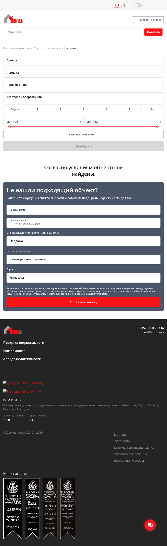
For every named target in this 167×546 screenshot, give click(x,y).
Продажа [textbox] (16, 241)
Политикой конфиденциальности (137, 290)
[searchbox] (88, 73)
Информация (14, 351)
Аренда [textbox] (12, 60)
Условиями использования (101, 290)
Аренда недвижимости (49, 48)
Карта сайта (121, 441)
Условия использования (130, 454)
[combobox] (83, 60)
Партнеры (120, 434)
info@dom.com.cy (154, 332)
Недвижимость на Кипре (18, 48)
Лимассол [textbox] (17, 277)
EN (123, 5)
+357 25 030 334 (151, 328)
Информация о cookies (129, 460)
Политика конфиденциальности (135, 447)
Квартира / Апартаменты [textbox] (28, 259)
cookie (80, 293)
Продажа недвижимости (23, 342)
